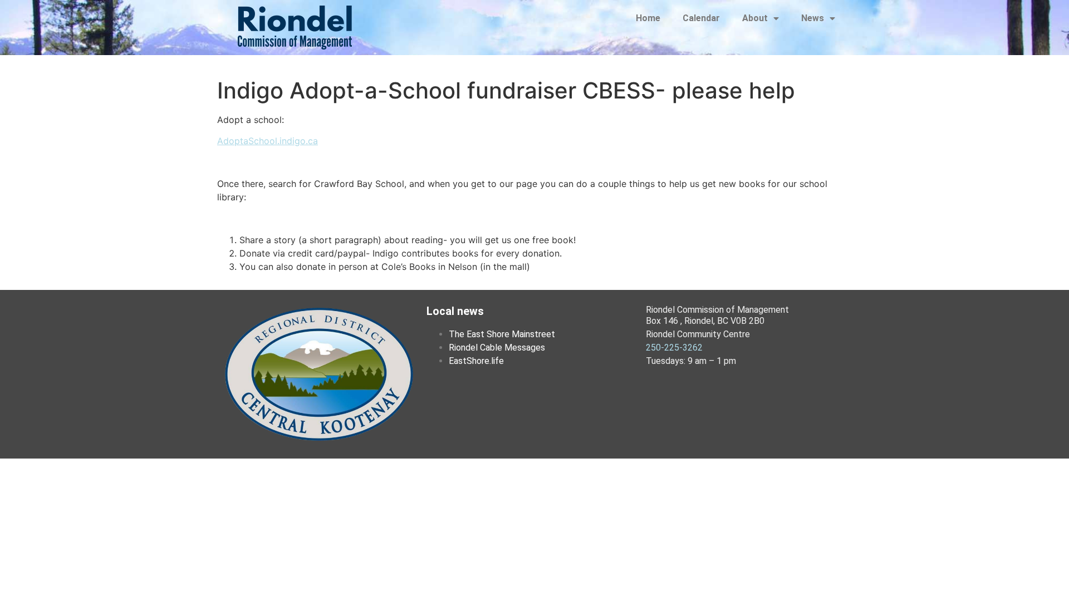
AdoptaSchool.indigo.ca (267, 140)
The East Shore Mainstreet (502, 334)
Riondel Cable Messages (497, 347)
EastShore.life (476, 361)
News (812, 18)
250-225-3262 (674, 347)
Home (648, 18)
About (755, 18)
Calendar (701, 18)
